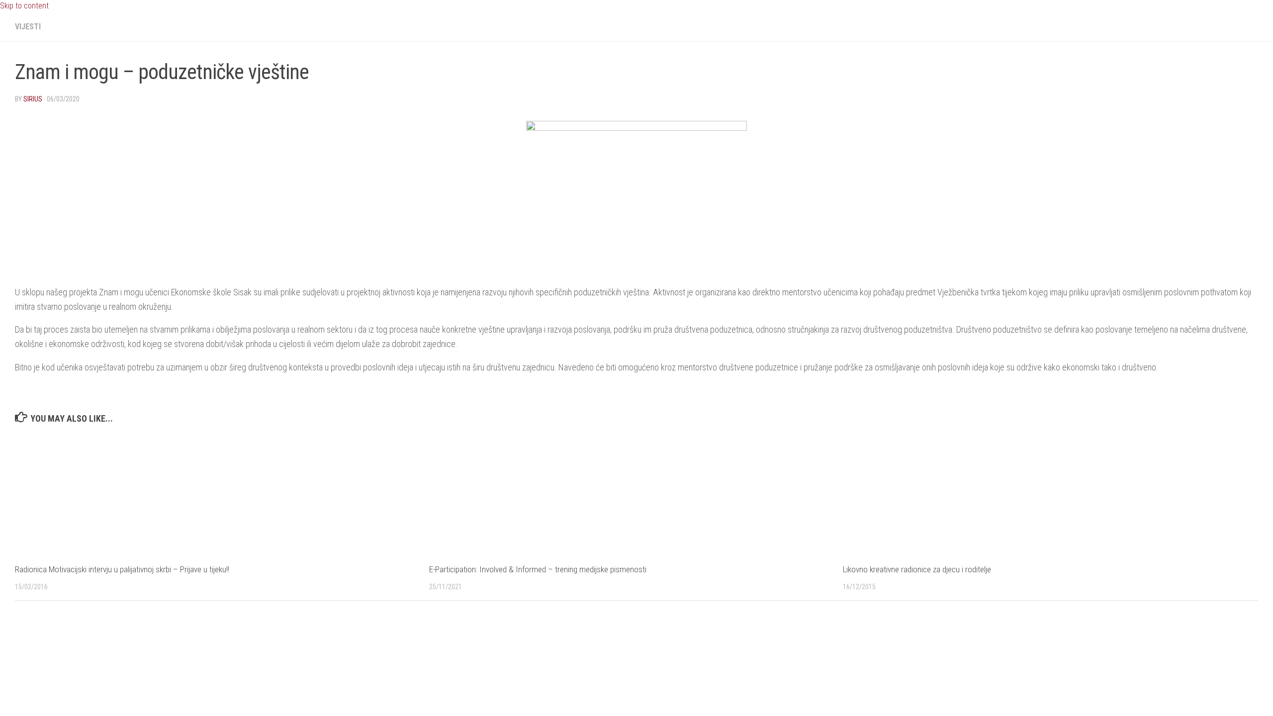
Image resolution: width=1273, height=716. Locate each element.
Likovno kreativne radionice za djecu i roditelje (917, 569)
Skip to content (24, 5)
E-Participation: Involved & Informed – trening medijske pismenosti (537, 569)
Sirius (32, 99)
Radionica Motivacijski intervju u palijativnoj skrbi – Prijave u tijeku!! (122, 569)
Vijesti (28, 26)
